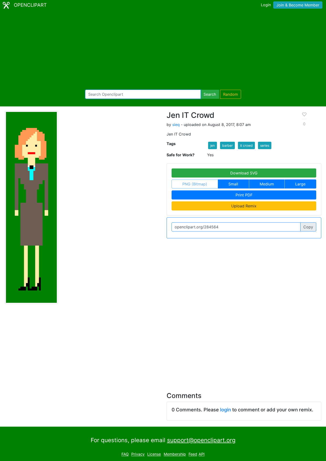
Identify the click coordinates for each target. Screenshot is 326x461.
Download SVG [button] (244, 173)
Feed (193, 454)
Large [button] (300, 184)
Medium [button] (267, 184)
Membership (175, 454)
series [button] (264, 145)
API (202, 454)
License (154, 454)
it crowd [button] (246, 145)
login (225, 410)
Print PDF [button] (244, 195)
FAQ (125, 454)
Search (210, 94)
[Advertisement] (163, 50)
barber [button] (227, 145)
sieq (176, 124)
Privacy (138, 454)
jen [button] (212, 145)
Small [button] (233, 184)
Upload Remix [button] (244, 206)
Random (230, 94)
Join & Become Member (297, 5)
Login (266, 4)
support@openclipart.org (201, 440)
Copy (308, 227)
